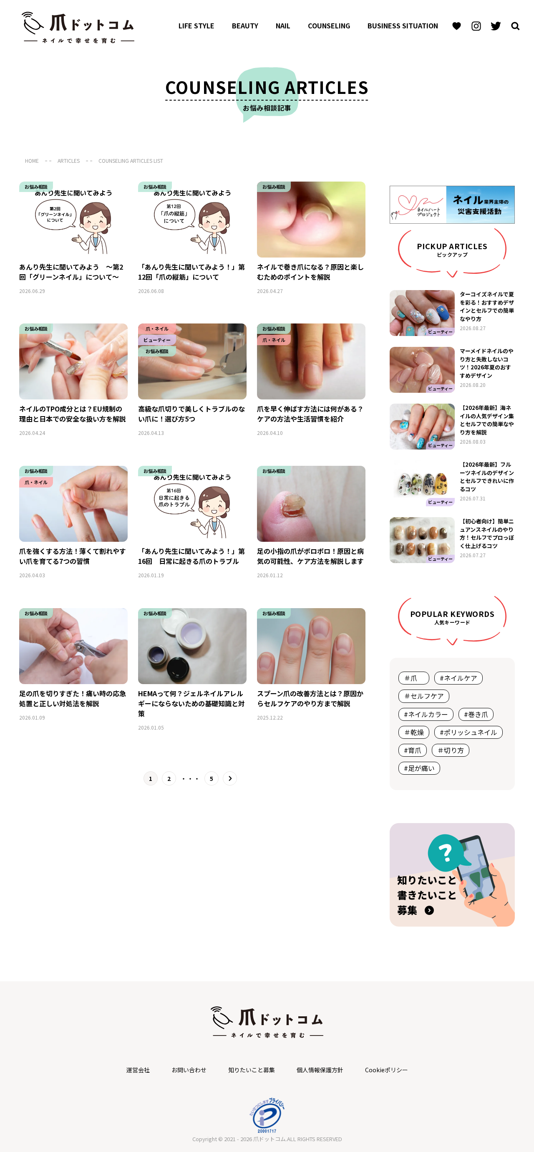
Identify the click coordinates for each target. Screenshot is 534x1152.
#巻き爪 (476, 714)
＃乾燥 (414, 732)
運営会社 (138, 1070)
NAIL (283, 25)
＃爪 (414, 678)
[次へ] (230, 778)
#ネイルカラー (426, 714)
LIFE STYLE (196, 25)
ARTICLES (69, 160)
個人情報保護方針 (320, 1070)
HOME (32, 160)
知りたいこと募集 (251, 1070)
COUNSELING (329, 25)
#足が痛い (419, 768)
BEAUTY (245, 25)
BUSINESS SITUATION (403, 25)
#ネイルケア (458, 678)
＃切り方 (450, 750)
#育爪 (412, 750)
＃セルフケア (424, 696)
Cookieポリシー (386, 1070)
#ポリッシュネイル (468, 732)
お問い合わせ (189, 1070)
